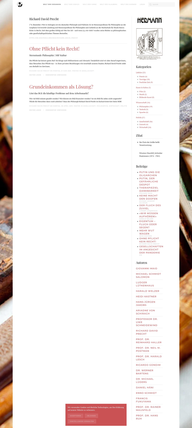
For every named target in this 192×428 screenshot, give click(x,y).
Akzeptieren (75, 416)
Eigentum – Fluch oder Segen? (148, 224)
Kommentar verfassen (56, 75)
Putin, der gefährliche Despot (148, 181)
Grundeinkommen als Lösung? (61, 86)
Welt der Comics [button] (71, 4)
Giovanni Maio (146, 268)
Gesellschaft (88, 71)
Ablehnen (91, 416)
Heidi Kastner (146, 296)
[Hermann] (149, 20)
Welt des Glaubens (108, 4)
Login (142, 4)
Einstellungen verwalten (82, 421)
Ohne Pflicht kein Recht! (54, 48)
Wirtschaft (114, 106)
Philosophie (102, 106)
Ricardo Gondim (148, 365)
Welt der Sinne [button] (90, 4)
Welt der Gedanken (52, 4)
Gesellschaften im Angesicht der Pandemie (151, 249)
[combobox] (161, 4)
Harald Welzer (147, 291)
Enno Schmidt (146, 393)
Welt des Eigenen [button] (128, 4)
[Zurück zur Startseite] (19, 4)
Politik (124, 106)
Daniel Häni (145, 387)
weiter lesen (35, 75)
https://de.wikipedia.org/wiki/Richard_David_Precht (53, 38)
